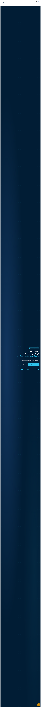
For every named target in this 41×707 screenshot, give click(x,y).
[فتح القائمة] (3, 2)
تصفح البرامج (24, 364)
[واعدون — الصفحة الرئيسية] (35, 2)
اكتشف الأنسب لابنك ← (33, 364)
